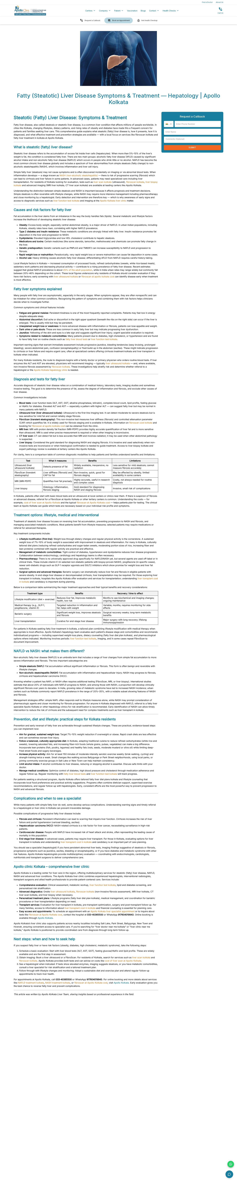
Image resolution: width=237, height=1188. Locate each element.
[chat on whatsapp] (230, 1164)
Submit (192, 147)
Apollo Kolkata (45, 918)
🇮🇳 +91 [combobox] (169, 124)
